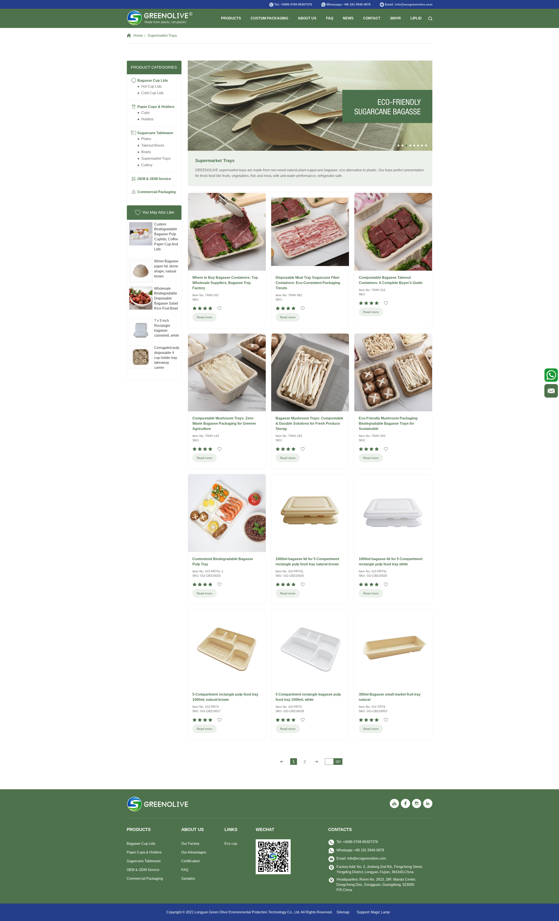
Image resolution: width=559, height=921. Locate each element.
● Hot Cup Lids (149, 86)
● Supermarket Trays (154, 158)
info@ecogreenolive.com (366, 858)
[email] (550, 389)
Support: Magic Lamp (373, 912)
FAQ (329, 18)
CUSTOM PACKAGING (269, 18)
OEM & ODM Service (143, 870)
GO (338, 761)
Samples (188, 878)
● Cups (143, 112)
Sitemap (342, 912)
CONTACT (371, 18)
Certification (190, 861)
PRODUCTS (231, 18)
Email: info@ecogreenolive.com (408, 4)
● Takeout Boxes (150, 145)
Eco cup (230, 843)
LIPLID (416, 18)
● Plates (144, 139)
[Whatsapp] (550, 375)
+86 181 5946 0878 (357, 4)
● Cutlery (144, 165)
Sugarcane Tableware (144, 861)
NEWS (348, 18)
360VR (395, 18)
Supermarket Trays (162, 35)
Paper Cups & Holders (144, 852)
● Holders (145, 119)
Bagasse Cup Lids (141, 843)
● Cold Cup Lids (150, 93)
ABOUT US (307, 18)
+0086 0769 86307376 (296, 4)
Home (138, 35)
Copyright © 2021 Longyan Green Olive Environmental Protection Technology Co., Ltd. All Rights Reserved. (249, 912)
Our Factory (190, 843)
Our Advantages (193, 852)
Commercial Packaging (145, 878)
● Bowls (144, 152)
